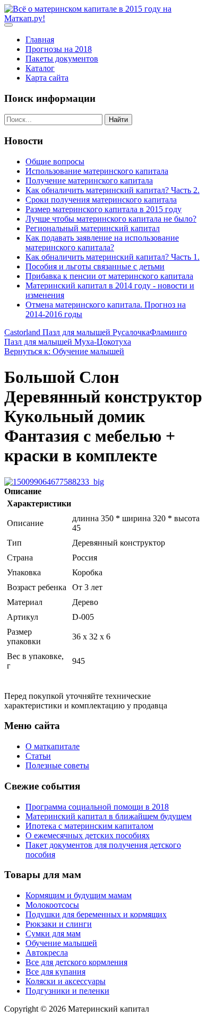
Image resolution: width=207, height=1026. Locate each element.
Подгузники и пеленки (67, 990)
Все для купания (55, 971)
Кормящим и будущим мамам (78, 895)
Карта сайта (46, 77)
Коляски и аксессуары (65, 981)
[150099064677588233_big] (54, 481)
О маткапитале (52, 746)
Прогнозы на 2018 (58, 49)
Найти (118, 120)
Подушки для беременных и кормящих (96, 914)
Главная (39, 39)
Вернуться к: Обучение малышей (64, 351)
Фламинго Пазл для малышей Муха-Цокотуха (95, 337)
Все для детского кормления (76, 962)
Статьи (38, 755)
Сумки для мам (53, 933)
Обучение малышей (61, 943)
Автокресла (46, 952)
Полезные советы (57, 765)
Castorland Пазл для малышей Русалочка (77, 332)
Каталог (40, 68)
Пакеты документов (61, 58)
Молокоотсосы (52, 904)
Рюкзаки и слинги (58, 923)
